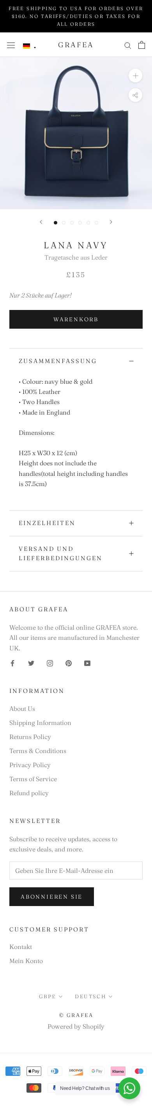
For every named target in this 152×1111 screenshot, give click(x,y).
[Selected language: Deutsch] (29, 46)
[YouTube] (87, 662)
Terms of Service (33, 779)
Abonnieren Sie (52, 896)
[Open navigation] (11, 44)
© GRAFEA (76, 1015)
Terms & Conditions (37, 751)
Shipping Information (40, 722)
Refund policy (29, 793)
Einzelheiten (47, 523)
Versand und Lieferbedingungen (61, 553)
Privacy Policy (30, 765)
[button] (29, 46)
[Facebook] (12, 662)
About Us (22, 708)
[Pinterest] (68, 662)
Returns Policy (30, 737)
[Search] (127, 44)
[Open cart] (141, 45)
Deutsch (90, 996)
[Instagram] (50, 662)
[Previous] (41, 222)
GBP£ (47, 996)
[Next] (111, 222)
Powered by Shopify (76, 1026)
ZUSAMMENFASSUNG (58, 361)
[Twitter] (31, 662)
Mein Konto (26, 961)
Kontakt (20, 947)
